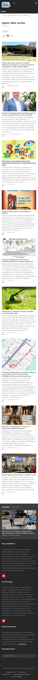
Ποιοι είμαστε (22, 672)
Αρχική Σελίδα (10, 672)
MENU (4, 11)
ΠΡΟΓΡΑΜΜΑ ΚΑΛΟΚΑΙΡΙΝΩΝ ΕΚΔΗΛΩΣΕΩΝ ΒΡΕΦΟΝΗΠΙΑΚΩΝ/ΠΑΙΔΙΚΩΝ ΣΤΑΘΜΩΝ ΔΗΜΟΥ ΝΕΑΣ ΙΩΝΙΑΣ (19, 163)
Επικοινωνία (6, 674)
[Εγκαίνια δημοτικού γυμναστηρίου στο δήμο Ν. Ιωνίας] (19, 463)
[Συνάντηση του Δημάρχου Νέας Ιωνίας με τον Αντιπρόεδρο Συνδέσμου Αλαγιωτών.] (19, 415)
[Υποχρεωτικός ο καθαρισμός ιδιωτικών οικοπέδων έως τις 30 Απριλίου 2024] (19, 298)
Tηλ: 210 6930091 (16, 676)
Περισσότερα (22, 644)
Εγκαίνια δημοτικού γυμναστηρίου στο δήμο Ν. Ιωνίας (19, 475)
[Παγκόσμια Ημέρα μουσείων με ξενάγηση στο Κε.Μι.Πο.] (19, 199)
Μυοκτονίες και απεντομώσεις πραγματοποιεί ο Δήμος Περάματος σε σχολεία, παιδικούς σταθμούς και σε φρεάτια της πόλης (18, 532)
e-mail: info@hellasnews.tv (21, 674)
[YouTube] (4, 576)
